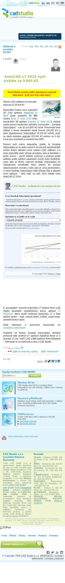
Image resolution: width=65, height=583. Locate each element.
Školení (25, 520)
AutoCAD (49, 520)
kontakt (59, 555)
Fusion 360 (33, 522)
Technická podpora (33, 519)
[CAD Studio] (17, 17)
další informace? (49, 351)
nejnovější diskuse (28, 424)
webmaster (37, 558)
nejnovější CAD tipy (28, 421)
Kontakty (32, 520)
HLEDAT (38, 524)
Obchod (32, 535)
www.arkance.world (28, 37)
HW (55, 46)
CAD (31, 46)
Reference (41, 520)
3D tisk (41, 522)
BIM (19, 520)
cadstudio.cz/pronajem (14, 328)
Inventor (24, 522)
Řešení (44, 519)
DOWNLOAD (28, 524)
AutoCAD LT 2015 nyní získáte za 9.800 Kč (25, 78)
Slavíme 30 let (26, 382)
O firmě (8, 519)
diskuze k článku (14, 348)
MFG (37, 46)
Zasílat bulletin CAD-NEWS (18, 371)
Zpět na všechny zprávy (25, 351)
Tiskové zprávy (18, 519)
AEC (42, 46)
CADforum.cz (26, 414)
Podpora (42, 535)
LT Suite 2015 (21, 118)
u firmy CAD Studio (16, 485)
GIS (51, 46)
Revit (57, 520)
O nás (4, 535)
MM (46, 46)
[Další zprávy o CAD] (15, 62)
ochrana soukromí (54, 558)
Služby (22, 535)
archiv (7, 52)
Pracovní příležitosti (30, 398)
